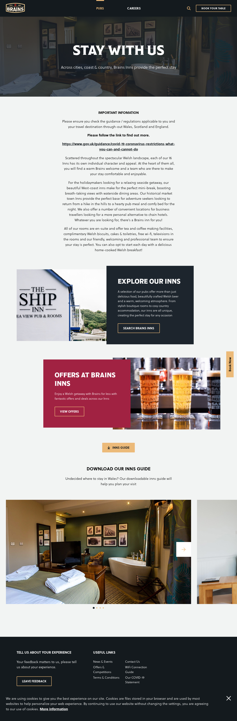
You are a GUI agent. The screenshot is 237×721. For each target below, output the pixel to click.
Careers (134, 8)
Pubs (100, 8)
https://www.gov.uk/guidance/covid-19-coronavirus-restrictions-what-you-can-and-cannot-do (118, 146)
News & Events (103, 661)
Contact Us (132, 661)
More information (54, 708)
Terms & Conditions (106, 677)
